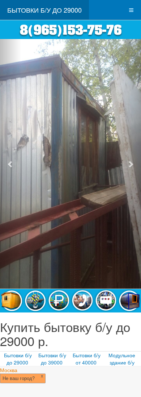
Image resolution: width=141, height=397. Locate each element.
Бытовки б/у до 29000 (18, 358)
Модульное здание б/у (121, 358)
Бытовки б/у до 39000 (52, 358)
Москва (8, 370)
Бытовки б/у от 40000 (87, 358)
